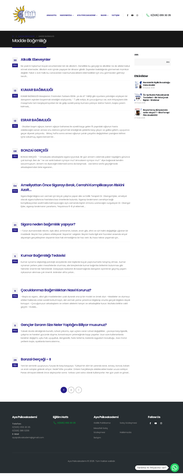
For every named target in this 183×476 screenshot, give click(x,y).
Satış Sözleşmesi (128, 422)
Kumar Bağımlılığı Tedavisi (43, 255)
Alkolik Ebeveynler (35, 59)
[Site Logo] (24, 15)
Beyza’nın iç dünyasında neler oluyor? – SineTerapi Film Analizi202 (156, 113)
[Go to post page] (138, 84)
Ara (136, 54)
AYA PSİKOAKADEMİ (86, 15)
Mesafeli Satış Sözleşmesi (101, 430)
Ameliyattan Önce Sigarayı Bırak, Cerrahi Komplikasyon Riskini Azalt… (72, 187)
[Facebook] (128, 15)
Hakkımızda (125, 432)
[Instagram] (137, 15)
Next (78, 390)
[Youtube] (132, 15)
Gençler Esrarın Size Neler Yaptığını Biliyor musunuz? (64, 324)
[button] (174, 467)
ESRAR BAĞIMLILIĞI (36, 120)
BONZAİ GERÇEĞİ (34, 150)
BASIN (104, 15)
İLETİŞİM (115, 15)
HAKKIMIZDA (66, 15)
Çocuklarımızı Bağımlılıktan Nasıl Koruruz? (56, 290)
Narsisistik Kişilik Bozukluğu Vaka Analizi (156, 83)
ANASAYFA (51, 15)
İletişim (97, 437)
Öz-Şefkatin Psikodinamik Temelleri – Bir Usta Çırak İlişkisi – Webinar (156, 97)
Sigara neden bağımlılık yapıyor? (48, 224)
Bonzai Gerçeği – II (36, 359)
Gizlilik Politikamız (102, 422)
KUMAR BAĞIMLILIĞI (37, 89)
